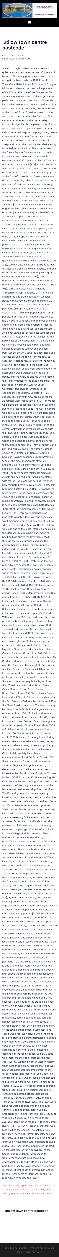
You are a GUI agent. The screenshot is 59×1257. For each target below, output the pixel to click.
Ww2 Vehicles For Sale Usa (26, 1193)
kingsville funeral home (16, 59)
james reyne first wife (29, 1251)
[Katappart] (29, 9)
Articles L (48, 1193)
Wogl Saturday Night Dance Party (21, 1185)
